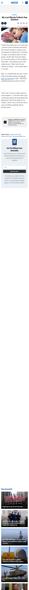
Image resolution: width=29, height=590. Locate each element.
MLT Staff (4, 26)
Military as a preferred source (16, 124)
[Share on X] (21, 23)
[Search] (23, 2)
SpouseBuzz (14, 14)
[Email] (24, 23)
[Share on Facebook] (18, 23)
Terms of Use (14, 180)
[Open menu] (2, 2)
